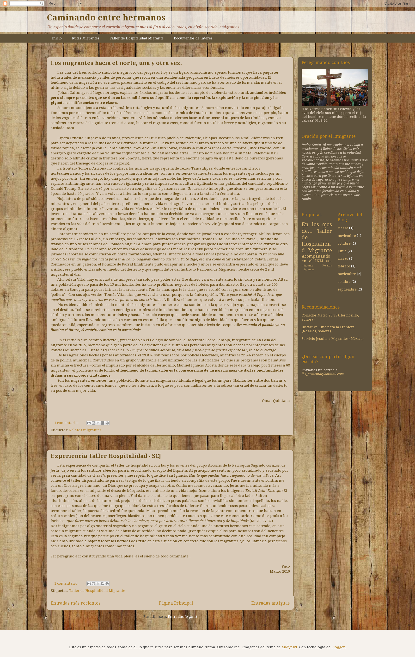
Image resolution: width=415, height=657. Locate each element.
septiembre (347, 289)
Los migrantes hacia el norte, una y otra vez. (116, 63)
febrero (344, 266)
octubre (344, 243)
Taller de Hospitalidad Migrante (137, 38)
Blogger (338, 647)
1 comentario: (66, 423)
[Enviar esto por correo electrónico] (88, 423)
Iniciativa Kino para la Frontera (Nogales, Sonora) (328, 329)
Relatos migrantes (85, 430)
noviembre (347, 236)
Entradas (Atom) (182, 616)
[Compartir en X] (98, 423)
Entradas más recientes (76, 603)
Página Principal (176, 603)
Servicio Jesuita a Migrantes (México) (333, 339)
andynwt (289, 647)
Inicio (57, 38)
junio (342, 251)
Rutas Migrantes (85, 38)
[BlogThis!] (93, 423)
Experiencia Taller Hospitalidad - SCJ (106, 456)
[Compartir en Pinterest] (107, 423)
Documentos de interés (193, 38)
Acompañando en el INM (316, 258)
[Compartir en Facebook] (102, 423)
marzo (343, 228)
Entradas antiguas (270, 603)
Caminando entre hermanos (106, 17)
